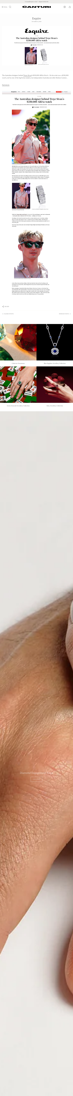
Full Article (5, 85)
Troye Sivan (27, 75)
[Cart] (70, 7)
